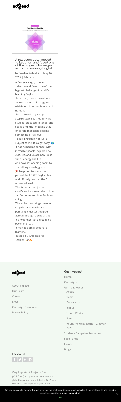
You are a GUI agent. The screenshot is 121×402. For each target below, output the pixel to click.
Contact (17, 296)
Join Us (70, 307)
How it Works (74, 313)
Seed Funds (71, 338)
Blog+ (67, 349)
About (70, 291)
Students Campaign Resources (82, 333)
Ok (60, 397)
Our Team (18, 291)
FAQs (15, 301)
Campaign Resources (24, 307)
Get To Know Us (74, 287)
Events (68, 344)
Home (68, 277)
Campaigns (70, 282)
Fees (69, 318)
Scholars (29, 77)
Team (69, 297)
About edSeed (20, 285)
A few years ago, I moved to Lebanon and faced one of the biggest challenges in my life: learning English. (34, 64)
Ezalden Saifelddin (29, 73)
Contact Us (73, 302)
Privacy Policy (20, 312)
